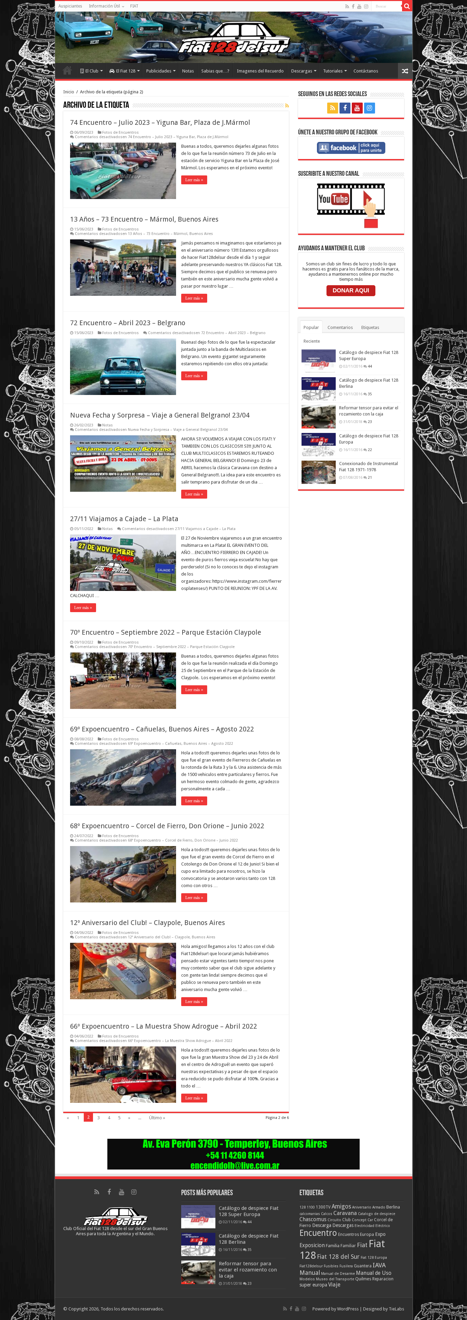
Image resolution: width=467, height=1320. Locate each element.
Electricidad (364, 1226)
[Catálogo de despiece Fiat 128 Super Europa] (319, 361)
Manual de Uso (373, 1273)
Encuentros (348, 1234)
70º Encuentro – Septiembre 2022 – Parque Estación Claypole (165, 632)
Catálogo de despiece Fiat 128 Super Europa (249, 1211)
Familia (332, 1245)
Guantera (363, 1266)
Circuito (334, 1220)
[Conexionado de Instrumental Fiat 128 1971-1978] (319, 472)
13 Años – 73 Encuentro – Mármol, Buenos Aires (144, 219)
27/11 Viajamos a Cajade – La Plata (124, 519)
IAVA (379, 1265)
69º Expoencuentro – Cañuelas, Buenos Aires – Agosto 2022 (162, 729)
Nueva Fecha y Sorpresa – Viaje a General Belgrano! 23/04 (160, 415)
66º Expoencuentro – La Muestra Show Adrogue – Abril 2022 (163, 1026)
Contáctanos (365, 71)
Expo (380, 1234)
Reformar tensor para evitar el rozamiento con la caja (248, 1269)
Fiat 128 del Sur (338, 1256)
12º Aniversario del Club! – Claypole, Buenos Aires (147, 923)
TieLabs (396, 1308)
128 (302, 1207)
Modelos (307, 1279)
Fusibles (331, 1266)
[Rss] (347, 6)
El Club (91, 71)
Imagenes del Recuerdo (260, 71)
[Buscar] (407, 6)
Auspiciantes (70, 6)
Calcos (326, 1214)
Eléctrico (382, 1226)
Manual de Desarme (338, 1273)
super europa (313, 1285)
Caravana (345, 1213)
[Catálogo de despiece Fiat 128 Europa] (319, 444)
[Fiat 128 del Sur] (233, 37)
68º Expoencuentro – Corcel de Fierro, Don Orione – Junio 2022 (167, 826)
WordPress (348, 1308)
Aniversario (361, 1207)
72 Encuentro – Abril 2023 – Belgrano (127, 323)
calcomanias (309, 1214)
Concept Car (362, 1220)
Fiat (362, 1245)
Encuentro (318, 1233)
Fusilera (346, 1266)
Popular (311, 327)
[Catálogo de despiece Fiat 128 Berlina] (319, 388)
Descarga (321, 1225)
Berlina (393, 1207)
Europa (367, 1234)
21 (370, 477)
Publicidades (158, 71)
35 (370, 394)
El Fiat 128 (125, 71)
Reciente (312, 341)
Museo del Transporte (335, 1279)
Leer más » (194, 179)
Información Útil (104, 6)
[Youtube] (359, 6)
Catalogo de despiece (376, 1214)
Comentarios (340, 327)
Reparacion (382, 1279)
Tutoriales (333, 71)
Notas (188, 71)
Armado (378, 1207)
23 (370, 422)
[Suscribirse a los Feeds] (287, 105)
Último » (157, 1117)
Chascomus (312, 1219)
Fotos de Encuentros (120, 132)
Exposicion (312, 1245)
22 (370, 450)
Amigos (341, 1206)
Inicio (67, 70)
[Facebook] (353, 6)
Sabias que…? (215, 71)
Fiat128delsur (311, 1266)
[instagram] (366, 6)
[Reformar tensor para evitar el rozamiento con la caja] (319, 416)
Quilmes (363, 1278)
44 (370, 366)
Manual (309, 1272)
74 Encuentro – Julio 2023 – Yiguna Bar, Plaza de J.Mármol (160, 122)
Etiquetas (370, 327)
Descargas (301, 71)
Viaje (334, 1284)
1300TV (323, 1207)
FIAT (134, 6)
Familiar (348, 1245)
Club (346, 1219)
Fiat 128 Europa (374, 1257)
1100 (311, 1207)
